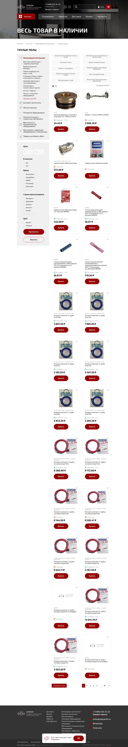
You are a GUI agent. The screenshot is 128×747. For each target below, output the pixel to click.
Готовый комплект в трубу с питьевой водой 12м (95, 463)
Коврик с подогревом (66, 68)
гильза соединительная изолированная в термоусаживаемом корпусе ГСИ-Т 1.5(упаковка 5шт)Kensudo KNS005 (96, 265)
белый (28, 222)
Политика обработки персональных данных (49, 745)
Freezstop (29, 183)
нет (27, 166)
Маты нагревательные (96, 74)
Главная (20, 43)
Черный (29, 225)
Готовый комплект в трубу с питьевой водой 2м (64, 662)
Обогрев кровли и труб (65, 80)
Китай (28, 210)
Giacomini (29, 186)
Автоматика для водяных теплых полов (66, 56)
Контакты (102, 16)
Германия (29, 201)
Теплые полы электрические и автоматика (97, 80)
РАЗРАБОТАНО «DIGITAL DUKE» (94, 745)
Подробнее (55, 739)
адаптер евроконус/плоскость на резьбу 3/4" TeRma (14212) (65, 115)
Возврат (49, 716)
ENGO (28, 180)
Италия (28, 207)
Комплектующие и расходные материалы (97, 68)
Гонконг (29, 204)
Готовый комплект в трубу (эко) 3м (64, 364)
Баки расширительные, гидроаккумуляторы (32, 63)
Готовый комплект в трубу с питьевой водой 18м (64, 562)
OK (79, 738)
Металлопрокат (68, 716)
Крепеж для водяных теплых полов (65, 74)
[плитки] (53, 86)
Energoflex (30, 177)
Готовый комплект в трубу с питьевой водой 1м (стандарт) (65, 611)
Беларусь (29, 198)
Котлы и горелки (29, 91)
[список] (56, 86)
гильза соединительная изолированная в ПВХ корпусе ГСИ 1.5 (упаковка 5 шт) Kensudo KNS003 (96, 212)
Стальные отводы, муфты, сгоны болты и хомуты (33, 77)
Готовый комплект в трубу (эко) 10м (64, 316)
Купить (61, 129)
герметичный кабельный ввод (65, 163)
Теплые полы (63, 43)
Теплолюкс (30, 174)
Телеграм (97, 728)
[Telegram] (69, 6)
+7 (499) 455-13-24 (52, 4)
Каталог (28, 16)
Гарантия (62, 16)
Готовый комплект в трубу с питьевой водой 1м (95, 562)
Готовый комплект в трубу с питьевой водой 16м (95, 512)
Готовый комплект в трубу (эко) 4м (95, 364)
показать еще (59, 685)
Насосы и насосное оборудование (30, 94)
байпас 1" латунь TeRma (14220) (97, 115)
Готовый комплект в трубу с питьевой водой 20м (95, 612)
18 (105, 686)
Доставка (76, 16)
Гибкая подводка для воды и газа (31, 72)
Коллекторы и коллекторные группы (31, 87)
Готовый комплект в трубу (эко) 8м (95, 413)
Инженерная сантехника (44, 43)
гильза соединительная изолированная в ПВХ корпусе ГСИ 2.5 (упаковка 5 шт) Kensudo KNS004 (65, 264)
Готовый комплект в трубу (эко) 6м (64, 413)
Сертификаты (51, 721)
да (27, 163)
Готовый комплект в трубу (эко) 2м (95, 316)
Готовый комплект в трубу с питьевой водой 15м (64, 512)
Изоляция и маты (65, 62)
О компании (48, 16)
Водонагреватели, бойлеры (30, 67)
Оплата (89, 16)
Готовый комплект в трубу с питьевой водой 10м (64, 463)
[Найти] (76, 6)
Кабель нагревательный (97, 62)
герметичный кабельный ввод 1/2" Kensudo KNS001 (65, 210)
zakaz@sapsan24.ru (102, 719)
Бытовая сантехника (69, 714)
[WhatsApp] (65, 6)
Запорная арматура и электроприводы (31, 82)
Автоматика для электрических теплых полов (96, 56)
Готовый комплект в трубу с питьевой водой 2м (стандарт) (96, 660)
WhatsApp (97, 723)
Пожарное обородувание (71, 719)
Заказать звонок (52, 9)
